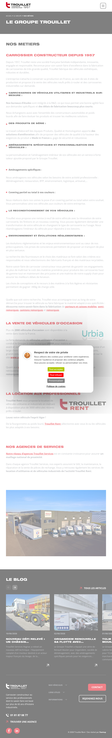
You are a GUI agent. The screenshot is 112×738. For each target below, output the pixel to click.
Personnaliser (56, 380)
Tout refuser (56, 375)
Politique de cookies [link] (56, 386)
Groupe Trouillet (18, 5)
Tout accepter (56, 369)
